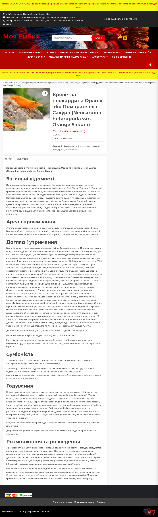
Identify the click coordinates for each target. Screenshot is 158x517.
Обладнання (110, 52)
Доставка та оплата (62, 502)
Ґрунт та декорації (137, 52)
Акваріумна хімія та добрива (67, 57)
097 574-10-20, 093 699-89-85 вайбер (25, 17)
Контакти (100, 502)
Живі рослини (36, 57)
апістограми (12, 375)
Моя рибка (21, 36)
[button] (45, 93)
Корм (50, 52)
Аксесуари (99, 57)
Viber (107, 19)
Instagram (130, 19)
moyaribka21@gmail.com (62, 17)
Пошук (98, 38)
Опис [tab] (8, 159)
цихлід (71, 368)
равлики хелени (80, 375)
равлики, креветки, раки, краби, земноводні (60, 82)
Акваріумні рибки (30, 52)
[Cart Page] (118, 37)
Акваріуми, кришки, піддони (78, 52)
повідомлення (121, 57)
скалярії (26, 375)
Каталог (9, 52)
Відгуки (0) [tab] (23, 159)
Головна (7, 82)
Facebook (117, 19)
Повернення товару (84, 502)
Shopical (30, 511)
